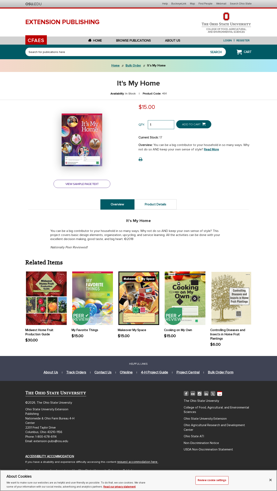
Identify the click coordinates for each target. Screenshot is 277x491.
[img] (186, 394)
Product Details (155, 204)
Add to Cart (191, 124)
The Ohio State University (33, 4)
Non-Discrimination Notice (201, 443)
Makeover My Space (132, 330)
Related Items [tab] (44, 262)
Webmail (221, 3)
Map (192, 3)
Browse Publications (133, 41)
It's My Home (156, 65)
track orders (76, 372)
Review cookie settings (212, 480)
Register (243, 40)
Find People (206, 3)
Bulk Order (133, 65)
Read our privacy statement (119, 486)
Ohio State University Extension (205, 418)
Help (165, 3)
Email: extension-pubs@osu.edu (46, 441)
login (227, 40)
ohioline (126, 372)
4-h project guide (154, 372)
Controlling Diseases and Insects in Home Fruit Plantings (227, 334)
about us (51, 372)
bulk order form (220, 372)
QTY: (141, 124)
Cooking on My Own (178, 330)
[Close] (270, 480)
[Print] (140, 159)
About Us (172, 41)
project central (188, 372)
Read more (211, 149)
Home (97, 41)
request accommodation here (137, 462)
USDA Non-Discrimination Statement (208, 449)
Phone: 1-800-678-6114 (41, 436)
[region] (138, 480)
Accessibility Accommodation (49, 456)
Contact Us (103, 372)
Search (216, 52)
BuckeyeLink (178, 3)
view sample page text (82, 183)
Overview (117, 204)
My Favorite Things (85, 330)
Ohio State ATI (194, 436)
